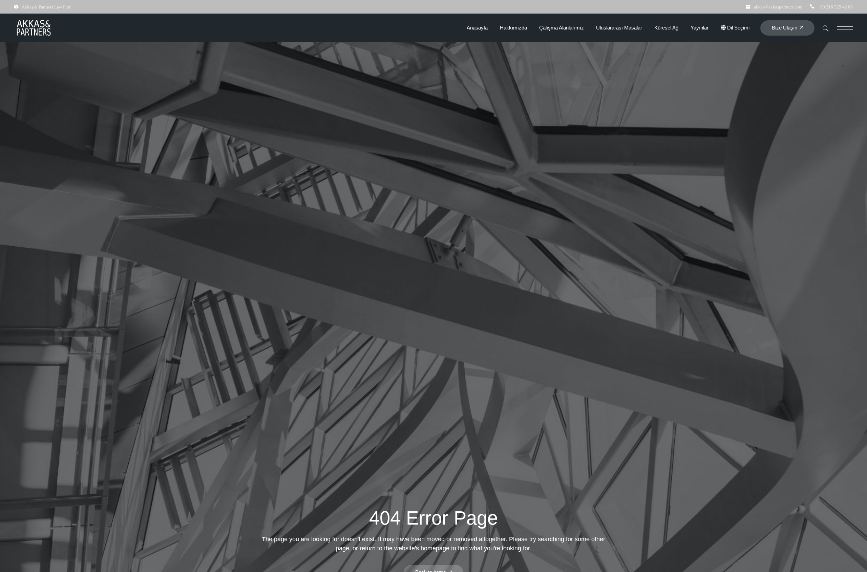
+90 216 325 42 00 (835, 6)
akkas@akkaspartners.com (778, 6)
